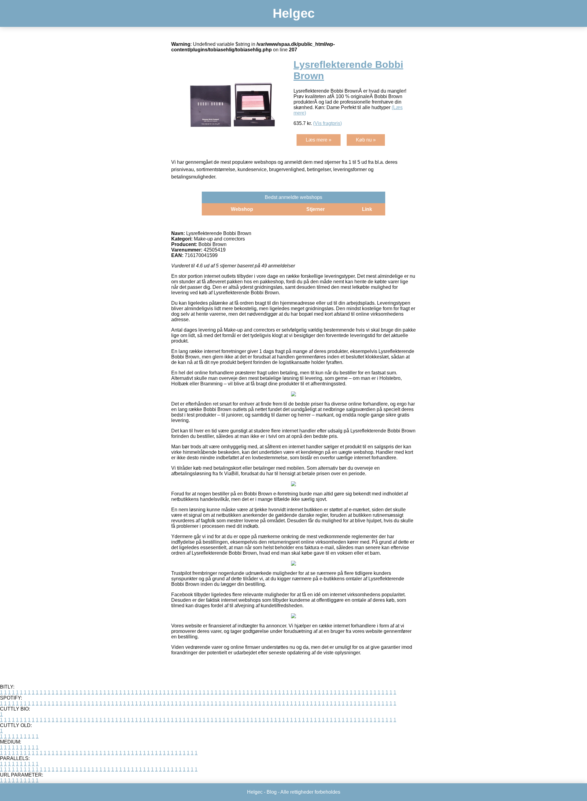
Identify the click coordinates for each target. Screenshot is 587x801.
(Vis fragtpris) (327, 123)
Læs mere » (318, 139)
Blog (272, 792)
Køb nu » (366, 139)
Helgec (294, 13)
